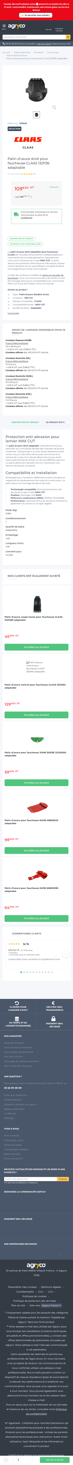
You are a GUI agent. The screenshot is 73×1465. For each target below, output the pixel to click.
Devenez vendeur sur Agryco (20, 1104)
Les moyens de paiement (18, 1052)
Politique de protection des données (34, 1300)
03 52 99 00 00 (13, 43)
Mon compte (11, 1135)
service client (44, 43)
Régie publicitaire (14, 1109)
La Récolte (10, 1113)
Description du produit (21, 239)
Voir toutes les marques (18, 1066)
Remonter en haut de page (36, 990)
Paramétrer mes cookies (22, 1287)
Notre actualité (13, 1144)
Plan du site (18, 1305)
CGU (40, 1291)
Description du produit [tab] (25, 422)
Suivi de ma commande (18, 1047)
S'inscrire (62, 1179)
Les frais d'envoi (13, 1056)
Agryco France (50, 1305)
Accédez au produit (36, 647)
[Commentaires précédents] (7, 954)
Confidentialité (25, 1291)
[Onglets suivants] (68, 422)
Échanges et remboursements (21, 1061)
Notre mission (12, 1154)
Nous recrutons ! (13, 1158)
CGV (50, 1291)
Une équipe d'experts (16, 1149)
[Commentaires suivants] (65, 954)
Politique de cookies (35, 1296)
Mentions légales (51, 1287)
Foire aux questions (15, 1095)
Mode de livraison (14, 1043)
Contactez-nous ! (14, 1140)
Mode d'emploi (13, 1099)
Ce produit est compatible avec (25, 244)
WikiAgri (9, 1118)
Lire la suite (13, 313)
